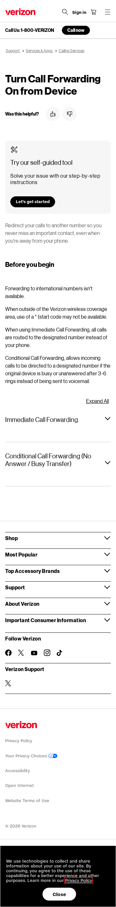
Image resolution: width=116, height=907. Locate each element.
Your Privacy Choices (26, 755)
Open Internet (19, 785)
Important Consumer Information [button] (45, 620)
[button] (53, 114)
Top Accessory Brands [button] (32, 571)
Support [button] (15, 587)
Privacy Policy (18, 740)
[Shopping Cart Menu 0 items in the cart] (93, 12)
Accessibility (17, 770)
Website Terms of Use (27, 800)
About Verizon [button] (22, 604)
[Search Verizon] (65, 12)
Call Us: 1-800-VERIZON (29, 30)
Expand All (97, 401)
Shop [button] (11, 538)
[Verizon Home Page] (20, 11)
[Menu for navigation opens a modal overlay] (108, 12)
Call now (75, 30)
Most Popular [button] (21, 554)
